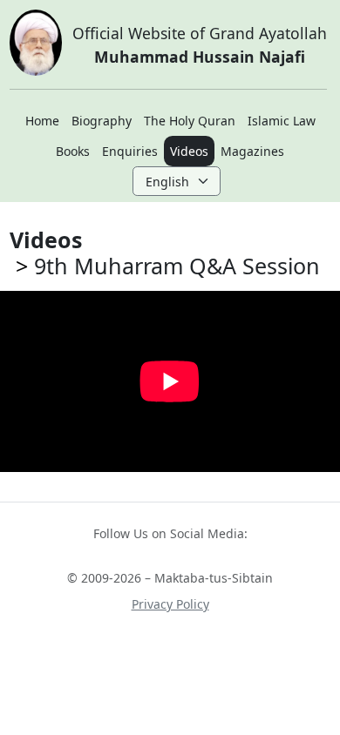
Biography (101, 120)
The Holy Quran (189, 120)
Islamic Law (282, 120)
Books (73, 151)
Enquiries (130, 151)
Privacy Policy (170, 604)
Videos (189, 151)
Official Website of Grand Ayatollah (199, 44)
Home (42, 120)
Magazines (252, 151)
